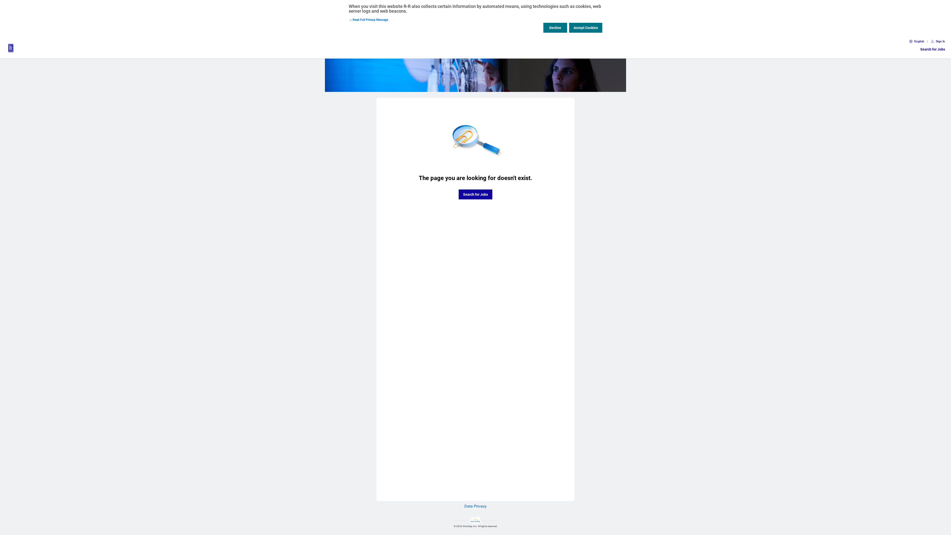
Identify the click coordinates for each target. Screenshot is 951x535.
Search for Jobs (932, 49)
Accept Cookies (586, 28)
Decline (555, 28)
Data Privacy (475, 506)
